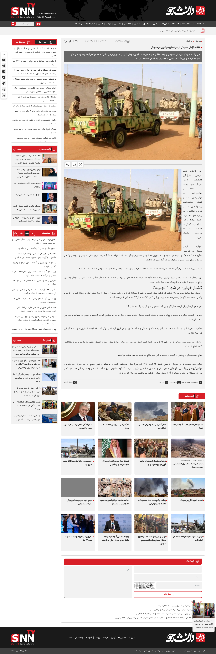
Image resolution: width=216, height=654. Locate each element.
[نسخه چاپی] (65, 41)
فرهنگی (137, 24)
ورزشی (108, 24)
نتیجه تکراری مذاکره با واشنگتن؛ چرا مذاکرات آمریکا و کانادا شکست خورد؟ (26, 405)
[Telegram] (4, 66)
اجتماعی (117, 24)
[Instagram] (4, 71)
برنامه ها (79, 24)
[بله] (4, 77)
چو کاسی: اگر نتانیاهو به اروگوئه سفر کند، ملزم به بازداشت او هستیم (35, 300)
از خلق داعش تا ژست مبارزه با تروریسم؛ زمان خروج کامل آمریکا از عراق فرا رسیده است (27, 391)
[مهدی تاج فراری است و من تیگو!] (49, 197)
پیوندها (97, 637)
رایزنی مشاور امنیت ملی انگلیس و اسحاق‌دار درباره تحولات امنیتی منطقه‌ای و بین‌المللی (35, 90)
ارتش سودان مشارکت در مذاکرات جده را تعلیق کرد (77, 462)
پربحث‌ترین (20, 42)
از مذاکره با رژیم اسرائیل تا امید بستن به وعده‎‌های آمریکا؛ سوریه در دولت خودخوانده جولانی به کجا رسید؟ (26, 350)
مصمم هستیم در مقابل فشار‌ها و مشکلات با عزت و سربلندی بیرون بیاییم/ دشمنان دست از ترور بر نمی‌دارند (27, 159)
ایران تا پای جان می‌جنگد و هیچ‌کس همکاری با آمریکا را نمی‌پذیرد (26, 219)
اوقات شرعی (79, 637)
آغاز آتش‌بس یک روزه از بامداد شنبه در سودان (115, 426)
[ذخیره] (70, 41)
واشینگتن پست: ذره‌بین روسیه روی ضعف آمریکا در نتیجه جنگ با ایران (34, 81)
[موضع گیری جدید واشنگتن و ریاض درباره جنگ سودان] (78, 487)
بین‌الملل (146, 24)
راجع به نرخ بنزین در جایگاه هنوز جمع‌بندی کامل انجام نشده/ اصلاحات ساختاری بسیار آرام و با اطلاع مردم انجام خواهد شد (27, 173)
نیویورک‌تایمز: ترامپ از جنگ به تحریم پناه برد (37, 248)
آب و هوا (89, 637)
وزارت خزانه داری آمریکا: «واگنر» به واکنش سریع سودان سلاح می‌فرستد (115, 538)
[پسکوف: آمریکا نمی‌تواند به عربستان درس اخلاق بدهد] (78, 411)
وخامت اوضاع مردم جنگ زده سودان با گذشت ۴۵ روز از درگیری (152, 502)
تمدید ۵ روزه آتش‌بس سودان (191, 500)
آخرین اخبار (43, 42)
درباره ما (131, 637)
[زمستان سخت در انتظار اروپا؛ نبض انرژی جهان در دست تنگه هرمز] (49, 418)
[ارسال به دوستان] (76, 41)
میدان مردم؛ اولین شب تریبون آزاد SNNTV (27, 185)
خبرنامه (105, 637)
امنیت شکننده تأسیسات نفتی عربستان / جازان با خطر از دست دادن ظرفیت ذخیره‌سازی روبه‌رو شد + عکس (35, 52)
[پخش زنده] (38, 24)
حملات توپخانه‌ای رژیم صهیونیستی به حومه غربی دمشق (35, 131)
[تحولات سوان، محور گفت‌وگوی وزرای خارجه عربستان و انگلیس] (115, 448)
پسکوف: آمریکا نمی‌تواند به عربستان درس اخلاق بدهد (78, 426)
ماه (21, 233)
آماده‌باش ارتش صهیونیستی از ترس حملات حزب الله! (34, 106)
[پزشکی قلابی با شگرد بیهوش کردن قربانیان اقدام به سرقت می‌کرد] (49, 208)
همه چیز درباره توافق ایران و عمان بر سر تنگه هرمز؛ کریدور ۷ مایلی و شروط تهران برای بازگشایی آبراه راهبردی (26, 364)
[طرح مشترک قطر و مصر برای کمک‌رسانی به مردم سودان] (188, 448)
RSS (70, 637)
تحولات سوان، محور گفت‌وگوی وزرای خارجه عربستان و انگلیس (115, 462)
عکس (100, 24)
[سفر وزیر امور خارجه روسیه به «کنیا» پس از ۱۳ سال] (78, 523)
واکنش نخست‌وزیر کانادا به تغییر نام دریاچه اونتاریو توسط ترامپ (34, 122)
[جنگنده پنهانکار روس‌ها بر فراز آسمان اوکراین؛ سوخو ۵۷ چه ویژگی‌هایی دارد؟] (49, 377)
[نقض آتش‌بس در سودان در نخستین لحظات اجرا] (151, 411)
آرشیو (113, 637)
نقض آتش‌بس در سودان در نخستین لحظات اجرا (152, 426)
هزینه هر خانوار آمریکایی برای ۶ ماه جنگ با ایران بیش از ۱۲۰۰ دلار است (35, 113)
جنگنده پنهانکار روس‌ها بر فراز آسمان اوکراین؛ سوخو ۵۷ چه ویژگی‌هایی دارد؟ (26, 378)
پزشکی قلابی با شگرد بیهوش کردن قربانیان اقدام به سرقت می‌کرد (26, 208)
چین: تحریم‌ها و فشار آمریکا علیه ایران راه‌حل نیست (34, 329)
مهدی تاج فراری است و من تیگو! (27, 195)
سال (15, 233)
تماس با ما (122, 637)
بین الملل (189, 41)
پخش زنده (186, 24)
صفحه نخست (198, 24)
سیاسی (156, 24)
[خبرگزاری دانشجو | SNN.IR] (185, 10)
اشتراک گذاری (68, 382)
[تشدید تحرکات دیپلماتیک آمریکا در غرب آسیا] (188, 411)
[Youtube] (4, 60)
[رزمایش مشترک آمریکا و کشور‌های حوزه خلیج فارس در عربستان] (115, 487)
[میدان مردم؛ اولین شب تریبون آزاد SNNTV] (49, 186)
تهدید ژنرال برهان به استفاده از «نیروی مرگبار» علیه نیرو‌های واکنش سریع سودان (152, 540)
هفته (27, 233)
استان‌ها (165, 24)
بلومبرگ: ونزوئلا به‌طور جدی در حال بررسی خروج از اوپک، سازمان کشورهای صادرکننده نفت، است (35, 72)
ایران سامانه (14, 651)
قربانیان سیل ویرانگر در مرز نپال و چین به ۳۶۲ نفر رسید (177, 30)
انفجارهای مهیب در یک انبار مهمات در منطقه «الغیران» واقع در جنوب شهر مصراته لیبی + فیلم (35, 255)
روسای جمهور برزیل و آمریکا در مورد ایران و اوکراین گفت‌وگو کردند (34, 264)
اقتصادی (127, 24)
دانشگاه (175, 24)
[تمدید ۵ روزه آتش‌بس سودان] (188, 487)
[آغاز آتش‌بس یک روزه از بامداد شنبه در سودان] (115, 411)
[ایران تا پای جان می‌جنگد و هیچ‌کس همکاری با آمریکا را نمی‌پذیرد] (49, 220)
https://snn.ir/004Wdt (190, 382)
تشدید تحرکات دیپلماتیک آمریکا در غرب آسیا (188, 426)
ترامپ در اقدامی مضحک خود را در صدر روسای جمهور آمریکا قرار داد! (36, 140)
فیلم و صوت (90, 24)
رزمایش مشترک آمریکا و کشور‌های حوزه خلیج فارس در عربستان (114, 502)
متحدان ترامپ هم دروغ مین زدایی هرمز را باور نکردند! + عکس (36, 99)
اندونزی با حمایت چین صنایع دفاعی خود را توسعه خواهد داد (34, 282)
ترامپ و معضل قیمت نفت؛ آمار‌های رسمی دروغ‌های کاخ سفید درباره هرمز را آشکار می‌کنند (34, 291)
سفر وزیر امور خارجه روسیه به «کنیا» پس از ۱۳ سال (79, 538)
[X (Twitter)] (4, 95)
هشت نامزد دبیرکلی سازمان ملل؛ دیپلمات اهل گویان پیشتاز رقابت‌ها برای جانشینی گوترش (36, 309)
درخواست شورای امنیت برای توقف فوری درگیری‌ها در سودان (153, 462)
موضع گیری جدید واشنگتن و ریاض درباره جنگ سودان (79, 502)
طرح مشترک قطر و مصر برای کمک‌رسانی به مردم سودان (188, 465)
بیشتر (17, 149)
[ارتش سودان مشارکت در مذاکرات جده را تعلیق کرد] (78, 448)
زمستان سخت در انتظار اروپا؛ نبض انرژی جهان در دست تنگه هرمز (27, 417)
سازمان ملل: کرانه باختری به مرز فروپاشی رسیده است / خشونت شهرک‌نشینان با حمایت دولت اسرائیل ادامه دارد (35, 320)
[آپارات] (4, 89)
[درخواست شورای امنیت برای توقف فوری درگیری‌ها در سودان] (151, 448)
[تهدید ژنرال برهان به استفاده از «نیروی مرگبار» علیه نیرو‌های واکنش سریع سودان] (151, 523)
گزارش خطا (173, 382)
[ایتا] (4, 83)
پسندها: (161, 382)
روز (32, 233)
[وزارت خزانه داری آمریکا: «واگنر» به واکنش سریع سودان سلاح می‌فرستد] (115, 523)
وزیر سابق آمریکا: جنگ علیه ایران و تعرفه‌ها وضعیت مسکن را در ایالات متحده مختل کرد (34, 273)
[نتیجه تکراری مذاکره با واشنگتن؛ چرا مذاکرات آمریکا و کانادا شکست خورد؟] (49, 404)
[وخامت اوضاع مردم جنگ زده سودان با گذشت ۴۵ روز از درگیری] (151, 487)
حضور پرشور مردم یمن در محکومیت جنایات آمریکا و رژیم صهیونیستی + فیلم (34, 241)
